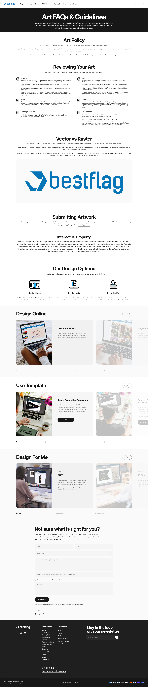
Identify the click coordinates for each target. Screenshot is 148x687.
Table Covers (62, 638)
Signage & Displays (64, 641)
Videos (44, 657)
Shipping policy (28, 683)
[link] (34, 284)
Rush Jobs (45, 652)
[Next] (129, 314)
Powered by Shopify (18, 681)
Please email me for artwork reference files (49, 580)
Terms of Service (75, 604)
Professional (99, 514)
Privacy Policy (65, 604)
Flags (59, 630)
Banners (60, 633)
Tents (59, 636)
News (44, 654)
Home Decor (62, 644)
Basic (18, 514)
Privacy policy (13, 683)
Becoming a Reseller (46, 638)
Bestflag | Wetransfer (84, 226)
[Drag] (74, 181)
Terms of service (20, 683)
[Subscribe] (116, 637)
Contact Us (45, 659)
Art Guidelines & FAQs (47, 645)
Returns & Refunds (48, 642)
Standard (59, 514)
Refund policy (6, 683)
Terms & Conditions (45, 631)
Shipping (45, 649)
